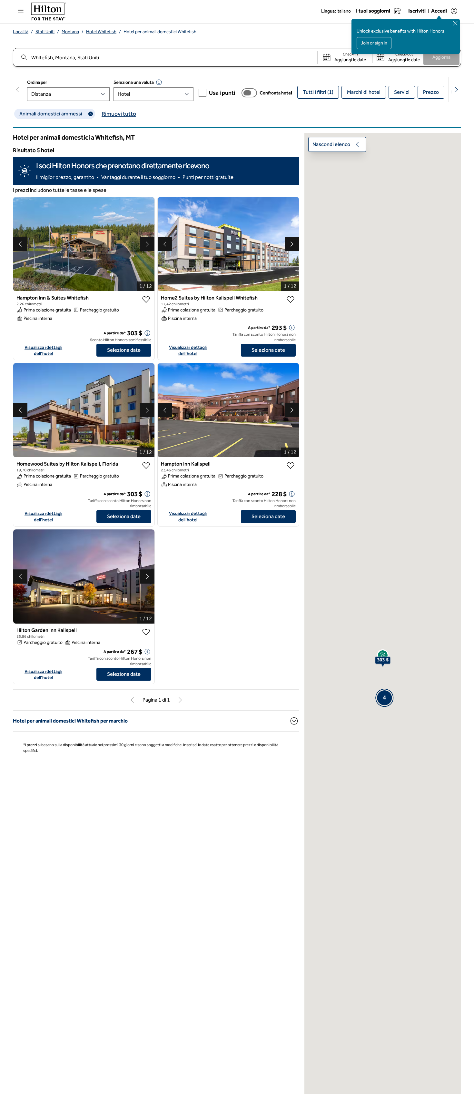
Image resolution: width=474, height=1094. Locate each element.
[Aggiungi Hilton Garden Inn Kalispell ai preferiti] (146, 621)
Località (20, 31)
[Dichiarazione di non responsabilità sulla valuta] (159, 82)
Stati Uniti (44, 31)
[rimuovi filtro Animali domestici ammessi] (90, 114)
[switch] (249, 93)
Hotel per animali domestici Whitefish (159, 31)
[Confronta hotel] (249, 92)
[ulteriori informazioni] (147, 323)
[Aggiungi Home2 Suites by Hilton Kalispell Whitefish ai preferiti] (290, 289)
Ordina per (37, 82)
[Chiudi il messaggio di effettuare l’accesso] (455, 23)
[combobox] (165, 57)
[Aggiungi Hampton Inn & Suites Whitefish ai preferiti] (146, 289)
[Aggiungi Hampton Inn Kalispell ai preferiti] (290, 455)
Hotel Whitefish (101, 31)
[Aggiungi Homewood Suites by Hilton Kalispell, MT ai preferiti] (146, 455)
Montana (70, 31)
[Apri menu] (20, 10)
